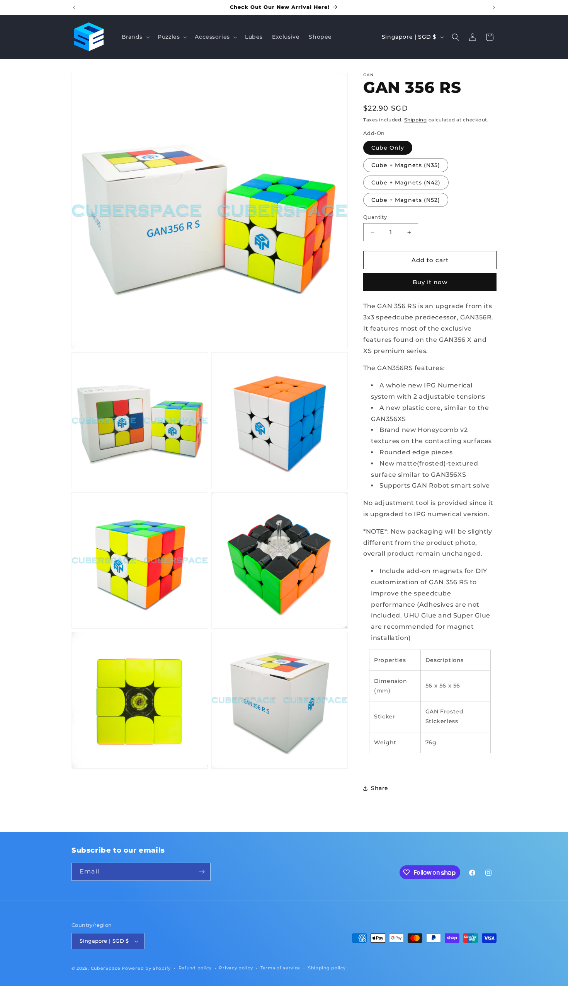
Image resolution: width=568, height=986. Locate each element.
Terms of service (280, 968)
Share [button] (379, 788)
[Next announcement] (493, 7)
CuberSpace (106, 968)
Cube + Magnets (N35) (405, 165)
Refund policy (195, 968)
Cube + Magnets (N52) (405, 199)
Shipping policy (327, 968)
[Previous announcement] (74, 7)
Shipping (415, 120)
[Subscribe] (201, 872)
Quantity (375, 217)
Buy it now (430, 282)
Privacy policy (236, 968)
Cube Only (387, 147)
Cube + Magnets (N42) (405, 182)
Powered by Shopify (146, 968)
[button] (135, 37)
